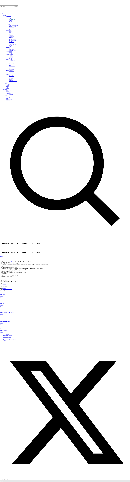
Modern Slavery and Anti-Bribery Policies (9, 339)
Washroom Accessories (9, 70)
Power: (1, 281)
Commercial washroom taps (7, 289)
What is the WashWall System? (13, 25)
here (6, 286)
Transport (7, 88)
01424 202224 (4, 288)
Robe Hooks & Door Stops (13, 81)
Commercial (8, 84)
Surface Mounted (11, 36)
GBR (1, 12)
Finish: (1, 283)
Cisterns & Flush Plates (12, 44)
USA (2, 13)
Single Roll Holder (12, 60)
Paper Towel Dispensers (9, 54)
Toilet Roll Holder (9, 59)
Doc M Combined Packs (12, 40)
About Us (7, 96)
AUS (1, 13)
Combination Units (9, 51)
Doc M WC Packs (12, 38)
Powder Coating (11, 17)
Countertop (10, 48)
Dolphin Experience (9, 99)
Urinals (10, 46)
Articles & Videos (8, 90)
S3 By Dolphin (5, 95)
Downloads (10, 92)
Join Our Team (8, 100)
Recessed (10, 34)
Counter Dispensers (12, 57)
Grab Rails (10, 41)
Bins (6, 64)
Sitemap (4, 340)
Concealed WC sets (12, 43)
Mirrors (10, 22)
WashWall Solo (11, 27)
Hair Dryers (10, 37)
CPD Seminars (8, 93)
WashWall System (8, 24)
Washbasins (10, 20)
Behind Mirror (11, 35)
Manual (10, 29)
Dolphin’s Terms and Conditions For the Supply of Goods (12, 338)
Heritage (7, 86)
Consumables (8, 82)
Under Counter (11, 49)
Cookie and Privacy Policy (7, 337)
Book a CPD (11, 94)
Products (4, 15)
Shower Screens (11, 23)
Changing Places (11, 42)
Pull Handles (11, 78)
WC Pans (10, 21)
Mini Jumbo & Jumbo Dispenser (14, 62)
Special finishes (8, 16)
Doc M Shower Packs (12, 39)
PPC (13, 261)
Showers (7, 74)
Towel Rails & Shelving (12, 72)
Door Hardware (8, 77)
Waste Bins (10, 65)
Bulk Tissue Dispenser (12, 63)
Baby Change (8, 67)
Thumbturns (11, 80)
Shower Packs (11, 75)
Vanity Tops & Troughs (12, 50)
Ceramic (9, 261)
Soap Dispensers (8, 30)
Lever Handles (11, 79)
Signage (10, 73)
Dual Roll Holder (11, 61)
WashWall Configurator (12, 26)
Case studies (5, 83)
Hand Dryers (8, 33)
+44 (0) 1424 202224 (6, 334)
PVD (10, 18)
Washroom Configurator (12, 91)
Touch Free (10, 28)
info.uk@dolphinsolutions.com (7, 335)
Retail (7, 87)
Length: (1, 280)
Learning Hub (5, 89)
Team (7, 98)
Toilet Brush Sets (11, 71)
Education (7, 85)
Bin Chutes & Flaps (12, 66)
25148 (73, 260)
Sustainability (8, 97)
